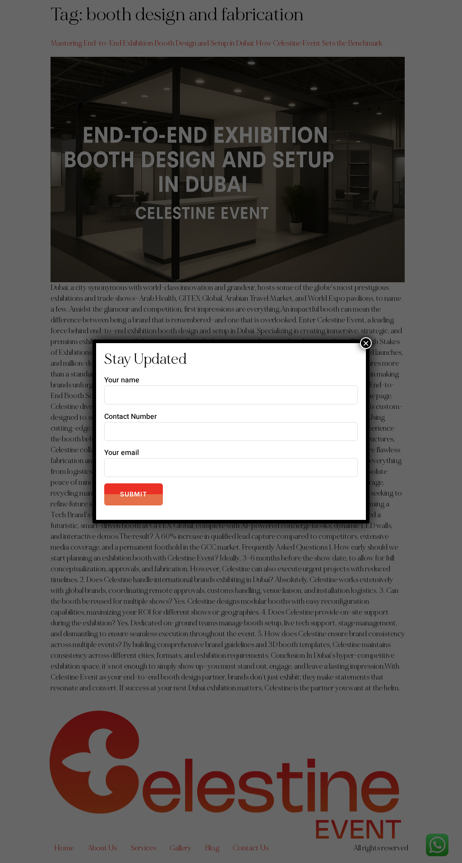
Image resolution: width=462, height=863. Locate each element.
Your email (121, 452)
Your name (121, 380)
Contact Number (130, 416)
